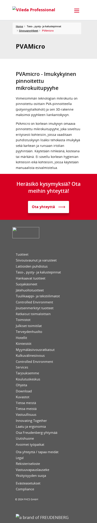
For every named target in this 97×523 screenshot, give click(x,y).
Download (24, 391)
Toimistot (23, 320)
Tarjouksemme (27, 373)
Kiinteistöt (23, 343)
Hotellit (21, 338)
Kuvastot (22, 397)
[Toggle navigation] (76, 10)
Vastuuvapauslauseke (32, 470)
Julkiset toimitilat (29, 326)
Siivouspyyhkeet (28, 30)
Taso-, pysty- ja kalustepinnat (38, 272)
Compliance (25, 489)
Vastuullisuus (26, 414)
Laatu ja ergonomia (31, 426)
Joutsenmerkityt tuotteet (34, 308)
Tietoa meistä (26, 403)
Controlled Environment (34, 302)
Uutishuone (25, 438)
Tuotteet (22, 254)
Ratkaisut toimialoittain (33, 314)
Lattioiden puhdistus (32, 266)
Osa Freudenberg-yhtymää (36, 432)
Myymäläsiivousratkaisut (35, 350)
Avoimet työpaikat (30, 444)
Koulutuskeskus (28, 379)
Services (22, 367)
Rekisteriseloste (28, 464)
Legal (20, 458)
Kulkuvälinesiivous (30, 355)
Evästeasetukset (28, 483)
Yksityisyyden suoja (31, 475)
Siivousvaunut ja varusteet (36, 260)
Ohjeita (21, 385)
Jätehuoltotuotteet (30, 290)
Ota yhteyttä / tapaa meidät (37, 452)
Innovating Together (31, 420)
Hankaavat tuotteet (30, 278)
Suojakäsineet (26, 284)
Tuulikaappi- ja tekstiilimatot (38, 296)
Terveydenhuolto (29, 332)
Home (19, 26)
